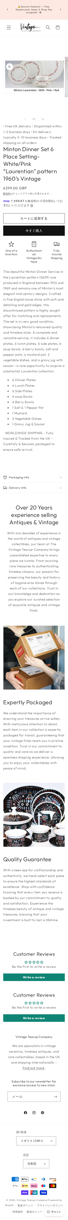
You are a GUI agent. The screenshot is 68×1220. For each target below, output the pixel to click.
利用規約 (17, 1211)
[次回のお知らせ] (60, 9)
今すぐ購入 (34, 231)
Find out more (33, 1068)
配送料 (6, 193)
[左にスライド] (25, 119)
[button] (9, 27)
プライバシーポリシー (50, 1205)
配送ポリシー (34, 1211)
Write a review (34, 977)
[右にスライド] (43, 119)
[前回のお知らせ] (7, 9)
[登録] (55, 1097)
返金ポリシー (25, 1205)
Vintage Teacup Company (32, 1199)
